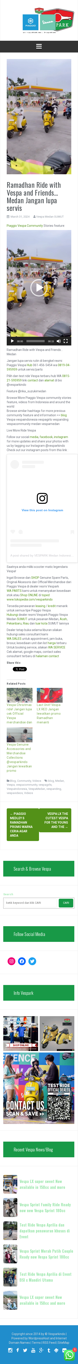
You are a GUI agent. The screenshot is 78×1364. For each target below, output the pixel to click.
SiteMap (63, 1342)
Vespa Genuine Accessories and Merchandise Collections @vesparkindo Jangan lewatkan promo (19, 757)
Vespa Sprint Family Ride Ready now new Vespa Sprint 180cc (45, 1207)
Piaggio (12, 225)
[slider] (35, 341)
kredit (52, 606)
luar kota (41, 623)
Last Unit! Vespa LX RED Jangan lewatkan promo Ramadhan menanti (49, 713)
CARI (66, 902)
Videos (36, 780)
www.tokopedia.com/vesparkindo (30, 599)
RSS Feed (49, 1342)
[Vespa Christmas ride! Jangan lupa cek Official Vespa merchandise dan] (19, 695)
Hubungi (12, 614)
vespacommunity (26, 784)
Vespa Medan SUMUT (50, 216)
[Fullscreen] (65, 341)
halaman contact (47, 656)
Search (8, 894)
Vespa (11, 784)
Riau (26, 623)
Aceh (63, 619)
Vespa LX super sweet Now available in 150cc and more (42, 1184)
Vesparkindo (56, 1334)
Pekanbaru (14, 623)
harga (52, 643)
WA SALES (14, 638)
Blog (13, 780)
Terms (36, 1342)
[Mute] (59, 341)
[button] (39, 287)
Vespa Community (30, 225)
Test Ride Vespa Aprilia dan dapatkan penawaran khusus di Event (45, 1230)
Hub (29, 365)
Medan (59, 780)
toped (46, 595)
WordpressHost (38, 1338)
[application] (39, 287)
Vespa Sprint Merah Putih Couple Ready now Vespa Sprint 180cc (46, 1254)
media (34, 437)
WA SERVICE (56, 647)
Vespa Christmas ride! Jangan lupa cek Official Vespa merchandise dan (19, 713)
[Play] (12, 341)
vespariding (53, 788)
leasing (40, 606)
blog (64, 415)
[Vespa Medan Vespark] (39, 20)
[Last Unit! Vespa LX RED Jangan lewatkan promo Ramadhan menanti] (50, 695)
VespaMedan (36, 788)
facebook (46, 437)
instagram (61, 437)
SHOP (35, 577)
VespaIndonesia (17, 788)
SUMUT (22, 619)
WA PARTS (14, 590)
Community (24, 780)
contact (33, 380)
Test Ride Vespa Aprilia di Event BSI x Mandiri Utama (46, 1277)
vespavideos (15, 793)
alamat (49, 380)
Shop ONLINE (29, 595)
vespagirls (45, 784)
